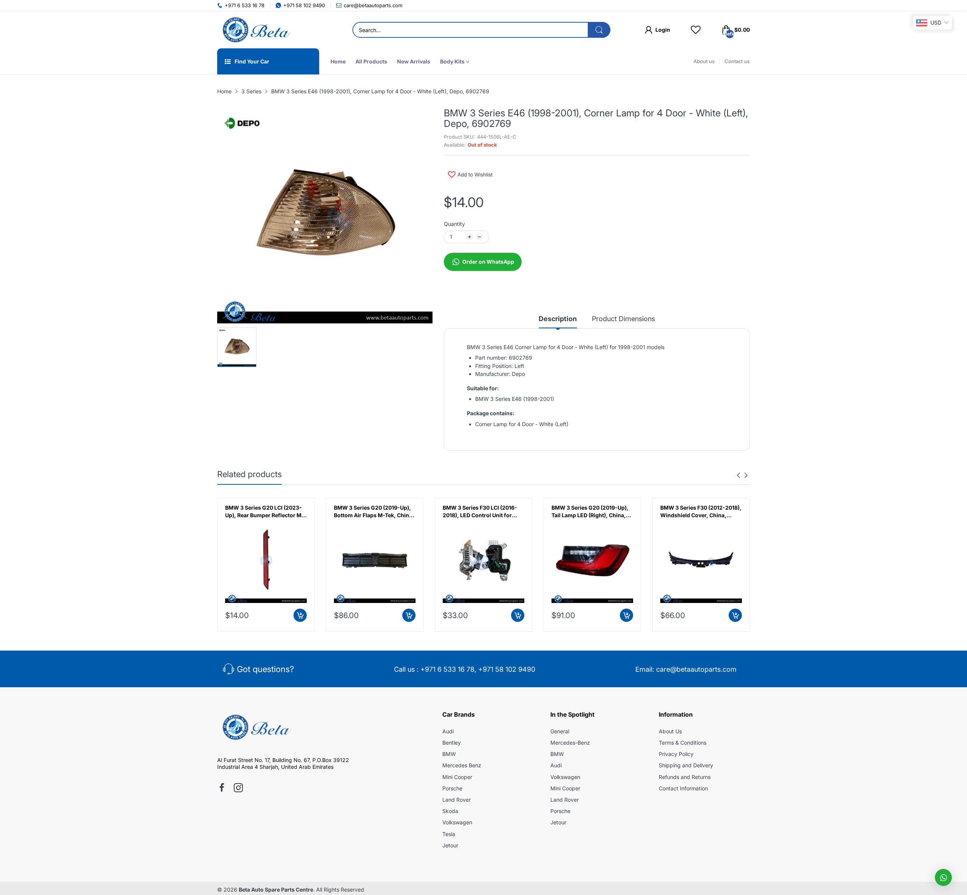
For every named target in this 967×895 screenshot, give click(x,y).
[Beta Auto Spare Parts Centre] (255, 29)
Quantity (454, 224)
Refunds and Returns (685, 777)
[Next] (738, 475)
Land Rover (456, 799)
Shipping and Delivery (686, 765)
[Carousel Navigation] (742, 475)
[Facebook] (221, 788)
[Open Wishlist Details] (696, 30)
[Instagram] (238, 788)
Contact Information (683, 788)
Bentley (451, 742)
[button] (943, 877)
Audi (448, 731)
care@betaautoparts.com (696, 669)
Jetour (450, 845)
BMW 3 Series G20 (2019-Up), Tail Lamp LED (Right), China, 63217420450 (590, 511)
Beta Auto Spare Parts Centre (276, 889)
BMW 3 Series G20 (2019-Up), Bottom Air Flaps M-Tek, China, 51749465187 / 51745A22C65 (374, 511)
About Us (670, 731)
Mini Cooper (457, 777)
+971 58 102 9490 (506, 669)
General (559, 731)
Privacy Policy (676, 754)
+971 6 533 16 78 (447, 669)
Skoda (450, 811)
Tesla (448, 834)
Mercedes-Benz (570, 742)
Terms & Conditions (682, 742)
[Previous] (746, 475)
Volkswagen (457, 822)
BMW (449, 754)
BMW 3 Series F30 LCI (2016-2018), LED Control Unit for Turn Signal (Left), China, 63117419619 (480, 511)
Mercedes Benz (461, 765)
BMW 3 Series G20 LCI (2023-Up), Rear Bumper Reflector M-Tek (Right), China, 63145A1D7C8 (264, 511)
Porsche (452, 788)
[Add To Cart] (300, 615)
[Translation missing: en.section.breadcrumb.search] (599, 30)
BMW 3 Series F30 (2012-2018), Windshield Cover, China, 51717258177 (700, 511)
